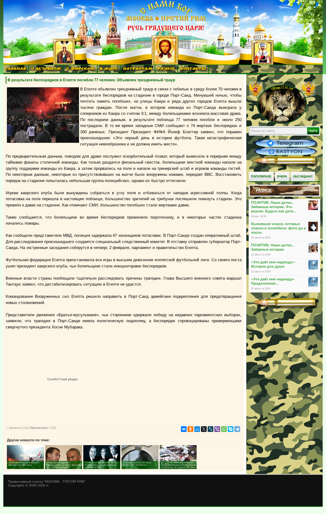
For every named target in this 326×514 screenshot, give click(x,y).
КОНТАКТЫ (193, 69)
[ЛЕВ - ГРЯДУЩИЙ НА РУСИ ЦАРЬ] (282, 122)
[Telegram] (237, 429)
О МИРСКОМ (80, 69)
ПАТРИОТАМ (137, 69)
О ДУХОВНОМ (46, 69)
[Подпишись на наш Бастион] (285, 154)
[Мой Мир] (197, 429)
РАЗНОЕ (166, 69)
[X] (204, 429)
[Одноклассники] (190, 429)
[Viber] (217, 429)
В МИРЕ (109, 69)
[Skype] (230, 429)
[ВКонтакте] (184, 429)
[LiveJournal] (210, 429)
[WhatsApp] (224, 429)
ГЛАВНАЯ (15, 69)
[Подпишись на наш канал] (285, 146)
